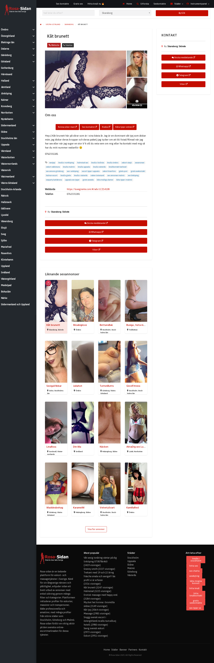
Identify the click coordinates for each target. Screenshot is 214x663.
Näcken (104, 447)
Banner (123, 649)
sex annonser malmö (115, 175)
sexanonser (139, 163)
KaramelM (78, 508)
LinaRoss (51, 447)
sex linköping (133, 175)
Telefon (68, 45)
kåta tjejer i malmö (124, 180)
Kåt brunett (53, 325)
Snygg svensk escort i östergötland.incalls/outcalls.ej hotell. (100, 621)
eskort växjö (127, 163)
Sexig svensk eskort (94, 628)
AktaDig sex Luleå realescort (142, 447)
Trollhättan (133, 330)
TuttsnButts (107, 386)
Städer (177, 3)
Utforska (144, 3)
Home (129, 3)
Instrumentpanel (198, 3)
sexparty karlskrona (54, 180)
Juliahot (77, 386)
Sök (183, 13)
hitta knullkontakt (196, 594)
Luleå (131, 451)
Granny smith (91, 569)
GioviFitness (133, 386)
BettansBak (106, 325)
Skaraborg (56, 211)
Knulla (105, 127)
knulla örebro (112, 163)
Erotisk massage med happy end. (101, 595)
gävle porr (123, 171)
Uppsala (131, 561)
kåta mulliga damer (105, 180)
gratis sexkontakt (138, 171)
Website (55, 45)
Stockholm (106, 330)
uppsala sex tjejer (72, 180)
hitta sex (193, 566)
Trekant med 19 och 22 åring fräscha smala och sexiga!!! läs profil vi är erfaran (99, 576)
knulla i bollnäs (97, 163)
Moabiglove (80, 325)
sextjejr (52, 163)
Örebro (78, 330)
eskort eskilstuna (53, 167)
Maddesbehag (54, 508)
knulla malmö (69, 167)
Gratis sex (78, 3)
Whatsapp (96, 232)
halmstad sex (82, 163)
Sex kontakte (62, 3)
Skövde (65, 211)
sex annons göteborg (55, 171)
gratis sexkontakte (196, 601)
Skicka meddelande (96, 223)
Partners (132, 649)
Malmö (131, 568)
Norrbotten (138, 451)
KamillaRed (132, 508)
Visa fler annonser (96, 529)
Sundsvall (52, 451)
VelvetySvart (107, 508)
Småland (79, 451)
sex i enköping (73, 171)
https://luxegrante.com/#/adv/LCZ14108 (88, 189)
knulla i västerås (80, 175)
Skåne (115, 451)
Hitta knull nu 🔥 (95, 3)
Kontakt (143, 649)
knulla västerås (99, 167)
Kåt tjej (87, 609)
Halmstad (89, 591)
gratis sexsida (88, 180)
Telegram (96, 241)
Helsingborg (107, 451)
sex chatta (194, 571)
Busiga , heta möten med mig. (143, 325)
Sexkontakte (160, 3)
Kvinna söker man (66, 127)
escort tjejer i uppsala (90, 171)
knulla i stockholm (196, 559)
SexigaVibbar (54, 386)
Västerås (131, 575)
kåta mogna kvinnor (196, 582)
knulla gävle (66, 175)
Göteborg (106, 391)
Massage (88, 613)
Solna (51, 391)
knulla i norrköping (66, 163)
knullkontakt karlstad (117, 167)
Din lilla (77, 447)
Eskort (87, 635)
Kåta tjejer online (123, 127)
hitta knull (194, 588)
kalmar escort (51, 175)
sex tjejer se (195, 608)
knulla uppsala (84, 167)
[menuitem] (127, 4)
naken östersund (97, 175)
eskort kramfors (109, 171)
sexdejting (194, 576)
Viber (95, 250)
